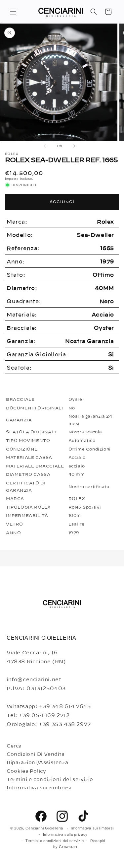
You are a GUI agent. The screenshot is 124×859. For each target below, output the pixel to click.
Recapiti (97, 841)
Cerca (14, 746)
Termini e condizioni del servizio (50, 779)
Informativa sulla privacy (65, 834)
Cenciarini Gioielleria (44, 828)
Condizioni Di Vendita (36, 754)
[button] (13, 11)
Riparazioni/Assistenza (37, 762)
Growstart (68, 847)
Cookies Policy (26, 771)
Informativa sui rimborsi (39, 788)
